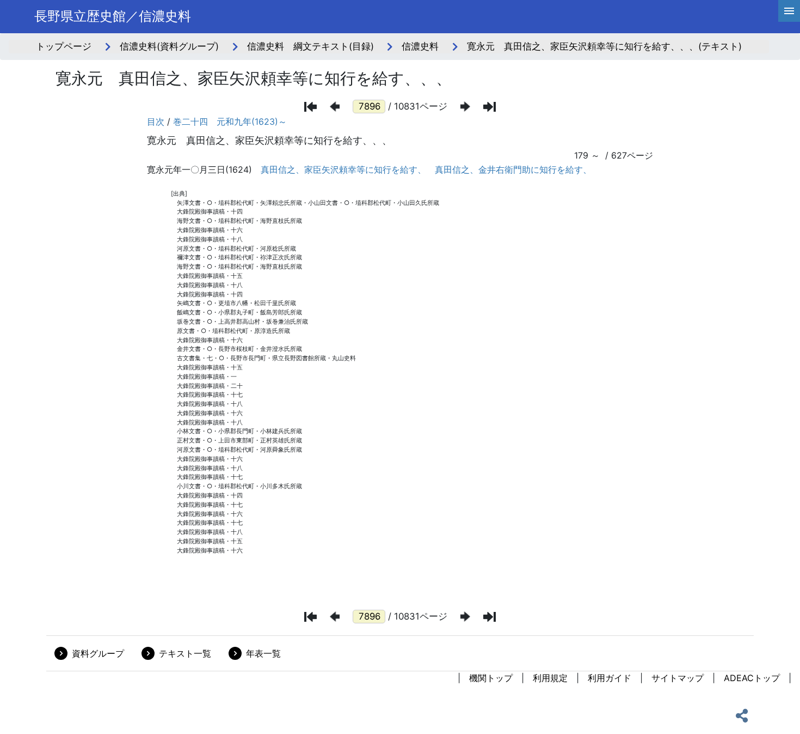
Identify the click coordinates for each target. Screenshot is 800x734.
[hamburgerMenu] (789, 11)
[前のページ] (335, 106)
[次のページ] (465, 106)
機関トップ (491, 677)
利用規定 (550, 677)
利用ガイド (609, 677)
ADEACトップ (752, 677)
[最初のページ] (310, 107)
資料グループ (98, 653)
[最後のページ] (489, 107)
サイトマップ (677, 677)
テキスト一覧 (185, 653)
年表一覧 (263, 653)
